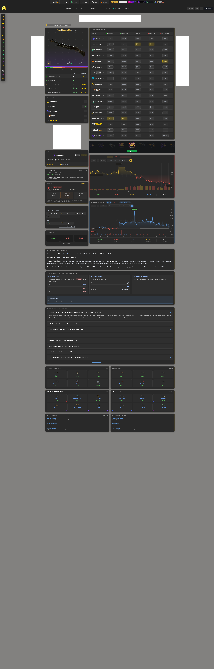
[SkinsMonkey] (115, 2)
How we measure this (56, 201)
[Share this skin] (47, 30)
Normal (78, 155)
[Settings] (201, 8)
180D (119, 160)
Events (93, 160)
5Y (127, 160)
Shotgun (56, 25)
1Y (122, 160)
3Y (125, 160)
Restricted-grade (68, 254)
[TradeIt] (132, 2)
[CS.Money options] (64, 2)
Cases (85, 8)
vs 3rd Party (103, 205)
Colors (107, 8)
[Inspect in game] (86, 30)
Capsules (93, 8)
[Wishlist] (197, 8)
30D (111, 160)
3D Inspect (117, 8)
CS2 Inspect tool (96, 362)
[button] (46, 67)
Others (100, 8)
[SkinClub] (141, 2)
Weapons (68, 8)
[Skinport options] (84, 2)
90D (115, 160)
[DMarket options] (74, 2)
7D (108, 160)
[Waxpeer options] (94, 2)
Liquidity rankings (66, 201)
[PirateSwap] (123, 2)
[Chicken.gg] (159, 2)
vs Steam (103, 160)
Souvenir (84, 155)
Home (50, 25)
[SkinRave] (150, 2)
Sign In (209, 8)
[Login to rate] (48, 164)
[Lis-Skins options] (104, 2)
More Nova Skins (117, 391)
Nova (61, 25)
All (130, 160)
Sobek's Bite (67, 25)
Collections (78, 8)
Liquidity (66, 183)
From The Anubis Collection (56, 391)
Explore (126, 8)
